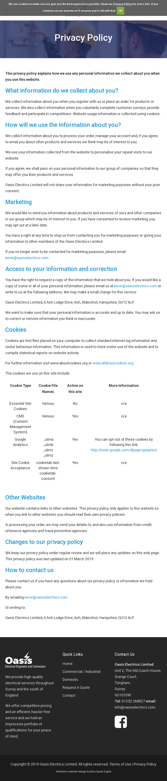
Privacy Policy (122, 4)
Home (68, 663)
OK (120, 10)
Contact (69, 695)
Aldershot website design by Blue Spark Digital (83, 771)
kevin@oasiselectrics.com (26, 258)
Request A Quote (76, 687)
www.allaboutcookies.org (112, 363)
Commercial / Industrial (81, 671)
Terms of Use (120, 764)
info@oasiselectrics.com (135, 707)
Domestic (70, 679)
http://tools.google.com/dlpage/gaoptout (124, 450)
